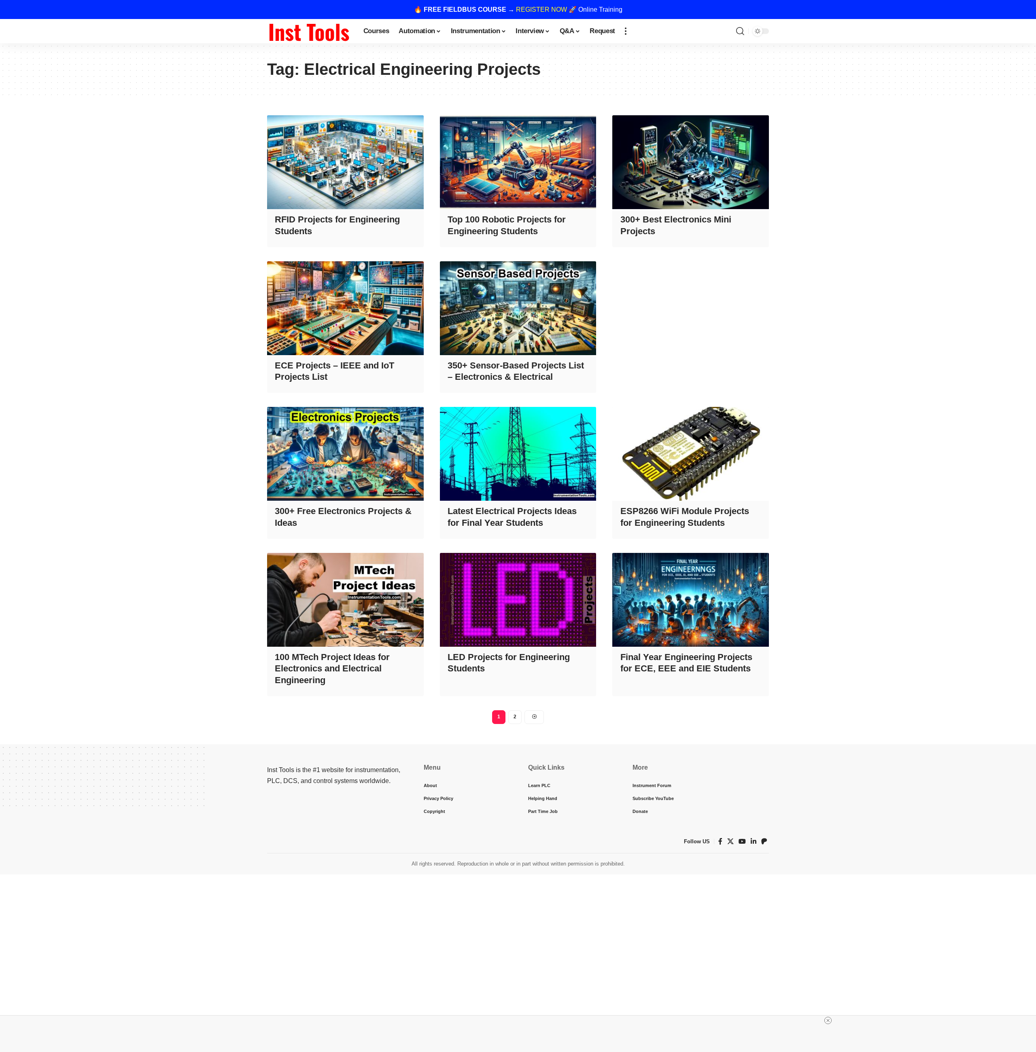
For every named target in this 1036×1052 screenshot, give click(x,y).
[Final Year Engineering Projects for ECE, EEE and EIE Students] (690, 600)
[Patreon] (764, 841)
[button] (625, 31)
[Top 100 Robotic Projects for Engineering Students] (518, 162)
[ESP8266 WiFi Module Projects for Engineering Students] (690, 454)
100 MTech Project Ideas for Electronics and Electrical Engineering (332, 668)
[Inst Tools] (308, 31)
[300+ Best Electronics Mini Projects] (690, 162)
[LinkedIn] (753, 841)
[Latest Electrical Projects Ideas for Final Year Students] (518, 454)
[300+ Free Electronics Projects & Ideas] (345, 454)
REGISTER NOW (541, 9)
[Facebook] (720, 841)
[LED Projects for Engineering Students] (518, 600)
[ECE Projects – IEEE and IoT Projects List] (345, 308)
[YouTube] (742, 841)
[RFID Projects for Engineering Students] (345, 162)
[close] (828, 1020)
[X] (730, 841)
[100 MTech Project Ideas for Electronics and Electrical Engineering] (345, 600)
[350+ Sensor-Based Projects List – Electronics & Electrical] (518, 308)
